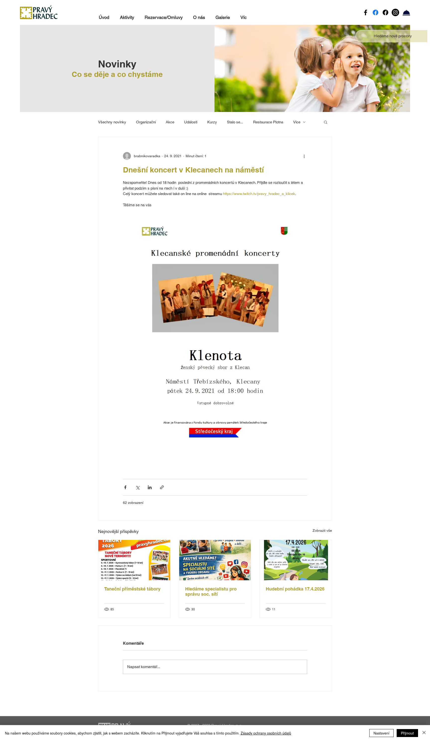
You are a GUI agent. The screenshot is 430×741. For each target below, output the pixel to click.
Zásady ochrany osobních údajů (266, 733)
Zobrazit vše (322, 530)
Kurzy (212, 122)
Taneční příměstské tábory (132, 588)
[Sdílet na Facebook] (125, 487)
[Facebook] (365, 12)
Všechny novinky (112, 122)
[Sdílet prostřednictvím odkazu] (162, 487)
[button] (393, 36)
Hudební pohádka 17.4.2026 (295, 588)
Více (296, 122)
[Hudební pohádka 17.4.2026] (296, 560)
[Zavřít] (424, 733)
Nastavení (381, 733)
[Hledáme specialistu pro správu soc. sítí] (215, 560)
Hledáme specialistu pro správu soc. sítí (211, 591)
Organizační (146, 122)
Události (190, 122)
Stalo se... (235, 122)
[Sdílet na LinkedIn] (149, 487)
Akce (170, 122)
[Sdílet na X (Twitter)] (137, 487)
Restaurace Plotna (268, 122)
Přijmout (407, 733)
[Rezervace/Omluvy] (406, 12)
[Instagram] (395, 12)
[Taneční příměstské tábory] (134, 560)
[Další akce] (304, 156)
